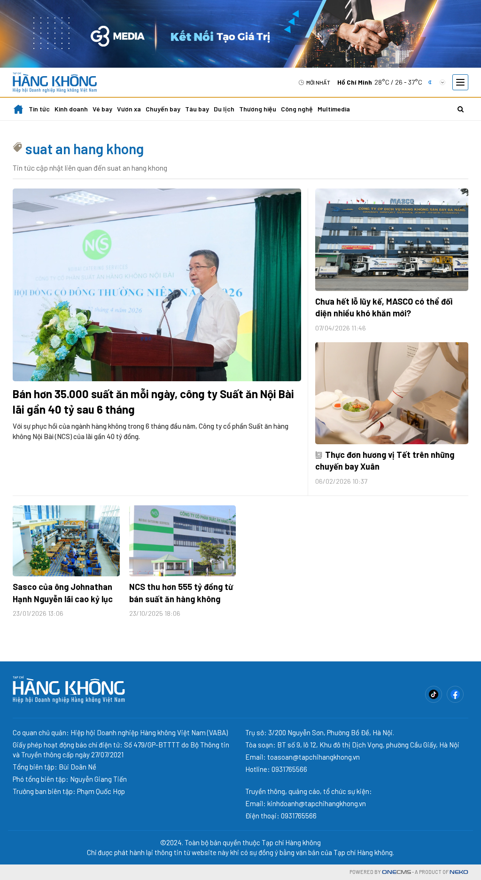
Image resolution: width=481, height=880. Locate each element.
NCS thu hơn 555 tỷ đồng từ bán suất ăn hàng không (181, 592)
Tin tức (39, 109)
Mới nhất (318, 82)
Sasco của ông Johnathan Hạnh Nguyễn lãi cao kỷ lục (63, 592)
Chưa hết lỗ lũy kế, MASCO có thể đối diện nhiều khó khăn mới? (383, 307)
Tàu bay (197, 109)
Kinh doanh (71, 109)
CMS (396, 872)
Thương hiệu (257, 109)
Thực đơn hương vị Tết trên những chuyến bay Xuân (384, 460)
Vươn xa (129, 109)
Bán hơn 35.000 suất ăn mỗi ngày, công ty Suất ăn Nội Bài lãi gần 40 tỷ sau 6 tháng (153, 401)
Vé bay (102, 109)
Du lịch (224, 109)
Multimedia (334, 109)
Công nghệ (297, 109)
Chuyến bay (163, 109)
